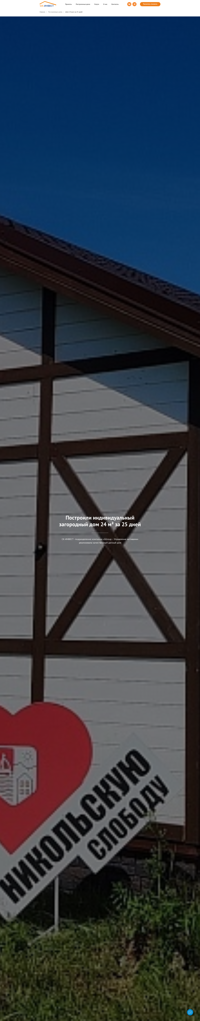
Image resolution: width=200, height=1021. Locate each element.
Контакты (115, 4)
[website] (129, 4)
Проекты (68, 4)
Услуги (96, 4)
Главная (42, 12)
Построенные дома (83, 4)
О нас (105, 4)
